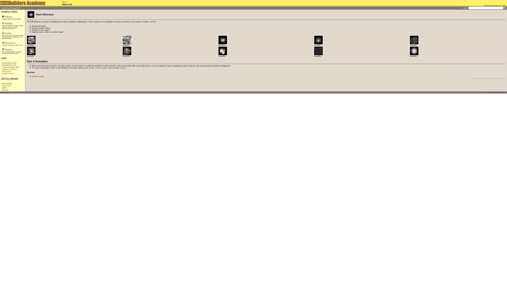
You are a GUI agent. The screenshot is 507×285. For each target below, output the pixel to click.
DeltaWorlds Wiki (9, 65)
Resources (10, 43)
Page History (497, 92)
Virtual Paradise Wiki (10, 67)
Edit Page (489, 92)
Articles (8, 16)
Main (64, 2)
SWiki (4, 88)
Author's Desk (8, 73)
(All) (18, 8)
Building (8, 23)
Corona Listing (38, 76)
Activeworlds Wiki (9, 63)
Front (3, 8)
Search (465, 8)
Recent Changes (11, 8)
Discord (5, 90)
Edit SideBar (4, 92)
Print (504, 92)
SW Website (7, 83)
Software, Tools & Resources (9, 70)
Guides (8, 33)
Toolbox (8, 49)
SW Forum (6, 86)
